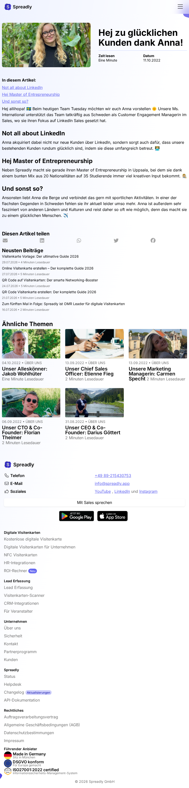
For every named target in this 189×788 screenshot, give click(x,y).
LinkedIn (122, 491)
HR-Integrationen (19, 562)
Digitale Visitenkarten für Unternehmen (39, 546)
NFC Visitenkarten (20, 554)
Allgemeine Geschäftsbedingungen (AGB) (42, 724)
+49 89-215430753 (113, 475)
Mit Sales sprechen (94, 502)
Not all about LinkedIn (22, 87)
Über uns (12, 627)
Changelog (14, 692)
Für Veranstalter (18, 611)
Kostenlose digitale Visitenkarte (33, 539)
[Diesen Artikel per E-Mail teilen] (20, 240)
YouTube (103, 491)
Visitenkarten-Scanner (24, 595)
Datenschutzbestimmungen (29, 732)
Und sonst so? (15, 101)
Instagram (148, 491)
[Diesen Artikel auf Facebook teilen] (168, 240)
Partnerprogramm (20, 651)
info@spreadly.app (112, 483)
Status (9, 676)
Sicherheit (13, 635)
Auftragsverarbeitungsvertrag (31, 716)
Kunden (11, 659)
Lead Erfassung (18, 587)
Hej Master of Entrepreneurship (31, 94)
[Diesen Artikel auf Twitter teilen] (131, 240)
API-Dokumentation (22, 700)
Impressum (14, 740)
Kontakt (11, 643)
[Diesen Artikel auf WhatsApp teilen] (94, 240)
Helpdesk (12, 684)
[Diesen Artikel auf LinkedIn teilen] (57, 240)
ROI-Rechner (15, 570)
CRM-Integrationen (21, 603)
